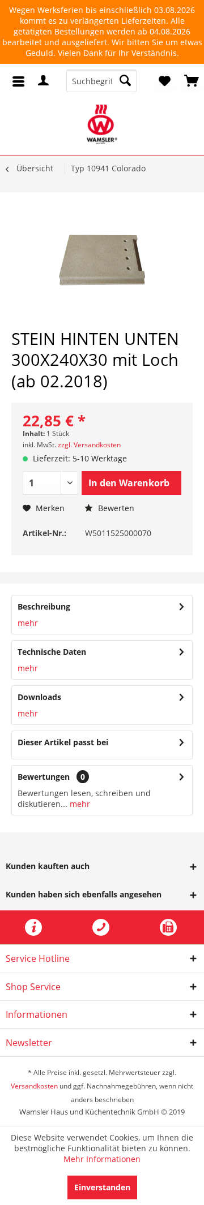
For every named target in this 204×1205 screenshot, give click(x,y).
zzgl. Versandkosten (89, 445)
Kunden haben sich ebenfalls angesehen (84, 894)
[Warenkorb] (191, 81)
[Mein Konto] (46, 80)
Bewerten (115, 508)
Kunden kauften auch (48, 866)
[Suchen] (125, 81)
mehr (28, 622)
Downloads (39, 697)
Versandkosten (34, 1086)
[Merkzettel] (164, 81)
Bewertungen (44, 776)
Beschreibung (44, 606)
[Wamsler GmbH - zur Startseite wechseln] (102, 124)
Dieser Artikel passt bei (63, 742)
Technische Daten (52, 651)
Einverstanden (102, 1187)
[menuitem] (21, 79)
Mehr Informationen (102, 1159)
